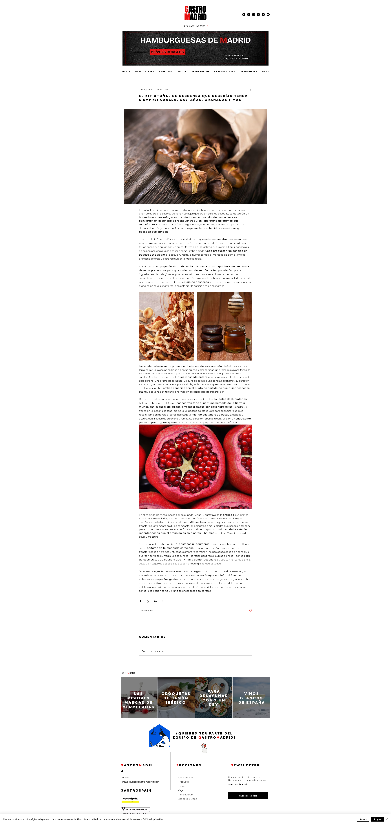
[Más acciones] (250, 89)
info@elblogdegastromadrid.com (140, 781)
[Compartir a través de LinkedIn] (155, 601)
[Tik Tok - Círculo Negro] (263, 14)
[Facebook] (243, 14)
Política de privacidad (153, 819)
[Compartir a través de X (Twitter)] (147, 601)
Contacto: (126, 777)
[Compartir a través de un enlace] (162, 601)
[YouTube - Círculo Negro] (268, 14)
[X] (248, 14)
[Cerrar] (387, 819)
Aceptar (377, 819)
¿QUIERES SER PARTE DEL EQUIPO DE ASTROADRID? (204, 735)
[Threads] (258, 14)
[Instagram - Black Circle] (253, 14)
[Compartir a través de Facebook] (140, 601)
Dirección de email (237, 784)
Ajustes (363, 819)
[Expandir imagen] (166, 326)
